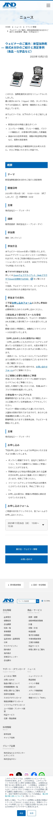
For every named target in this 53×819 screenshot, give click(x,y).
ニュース (18, 27)
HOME (7, 27)
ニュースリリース (35, 676)
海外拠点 (7, 653)
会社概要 (7, 624)
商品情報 (32, 680)
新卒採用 (7, 734)
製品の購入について (12, 683)
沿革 (5, 642)
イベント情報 (31, 27)
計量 (30, 624)
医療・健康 (33, 617)
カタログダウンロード (12, 698)
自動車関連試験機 (36, 621)
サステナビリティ (11, 646)
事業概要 (7, 631)
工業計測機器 (34, 642)
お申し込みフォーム (22, 303)
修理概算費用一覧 (11, 687)
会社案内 (7, 660)
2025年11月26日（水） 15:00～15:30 (23, 525)
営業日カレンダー (11, 657)
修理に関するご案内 (36, 649)
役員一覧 (7, 628)
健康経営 (7, 621)
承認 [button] (21, 813)
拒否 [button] (31, 813)
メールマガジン (35, 694)
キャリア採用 (9, 738)
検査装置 (32, 631)
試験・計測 (33, 628)
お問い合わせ (26, 559)
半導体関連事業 (35, 639)
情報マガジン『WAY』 (38, 698)
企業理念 (7, 617)
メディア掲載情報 (36, 691)
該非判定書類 (9, 694)
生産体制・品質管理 (12, 639)
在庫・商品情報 (10, 718)
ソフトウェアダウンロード (14, 705)
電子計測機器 (34, 635)
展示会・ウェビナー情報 (26, 549)
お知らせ (32, 687)
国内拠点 (7, 649)
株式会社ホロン (10, 759)
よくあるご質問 (10, 676)
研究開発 (7, 635)
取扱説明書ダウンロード (13, 701)
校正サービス (34, 646)
